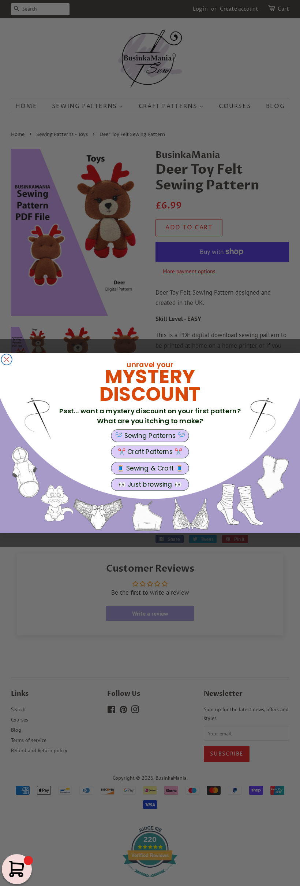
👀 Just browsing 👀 (150, 484)
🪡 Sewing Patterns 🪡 (150, 435)
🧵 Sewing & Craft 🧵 (150, 468)
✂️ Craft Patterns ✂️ (150, 451)
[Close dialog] (6, 359)
